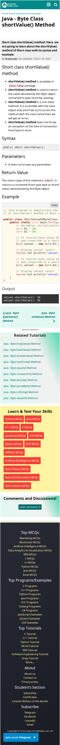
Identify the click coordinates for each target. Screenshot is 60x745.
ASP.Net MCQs (14, 452)
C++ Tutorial (30, 638)
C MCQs (27, 427)
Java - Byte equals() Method (20, 368)
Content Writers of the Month (30, 701)
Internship (30, 693)
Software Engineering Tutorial (30, 654)
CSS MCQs (36, 435)
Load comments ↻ (30, 507)
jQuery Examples (30, 618)
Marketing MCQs (30, 538)
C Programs (30, 586)
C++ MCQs (11, 427)
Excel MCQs (30, 574)
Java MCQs (33, 419)
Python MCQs (13, 419)
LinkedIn (30, 720)
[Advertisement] (27, 33)
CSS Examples (30, 622)
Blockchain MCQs (29, 542)
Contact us (30, 677)
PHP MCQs (32, 444)
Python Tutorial (30, 642)
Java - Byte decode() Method (20, 380)
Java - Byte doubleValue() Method (24, 356)
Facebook (30, 716)
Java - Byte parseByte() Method (22, 386)
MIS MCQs (30, 554)
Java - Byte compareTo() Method (23, 374)
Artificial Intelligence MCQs (22, 460)
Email (30, 724)
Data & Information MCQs (21, 477)
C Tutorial (30, 634)
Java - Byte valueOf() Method (21, 398)
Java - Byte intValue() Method (43, 315)
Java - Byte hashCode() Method (22, 362)
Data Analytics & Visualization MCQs (30, 550)
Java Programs (30, 598)
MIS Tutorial (30, 650)
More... (30, 662)
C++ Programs (30, 590)
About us (29, 673)
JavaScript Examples (30, 614)
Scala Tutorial (30, 658)
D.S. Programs (30, 602)
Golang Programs (30, 606)
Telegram (30, 712)
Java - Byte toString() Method (21, 392)
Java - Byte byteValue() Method (11, 316)
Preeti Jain (11, 58)
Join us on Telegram (18, 737)
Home (5, 13)
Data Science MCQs (17, 486)
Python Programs (30, 594)
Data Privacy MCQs (17, 469)
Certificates (30, 697)
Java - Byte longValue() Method (22, 343)
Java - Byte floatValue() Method (22, 349)
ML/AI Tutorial (29, 646)
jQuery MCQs (13, 444)
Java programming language (26, 13)
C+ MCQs (30, 562)
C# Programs (30, 610)
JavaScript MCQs (15, 435)
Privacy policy (30, 682)
